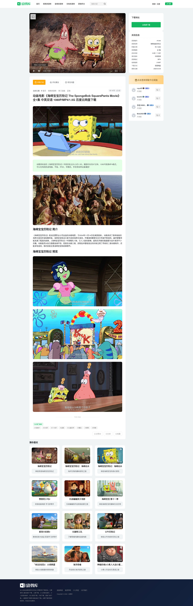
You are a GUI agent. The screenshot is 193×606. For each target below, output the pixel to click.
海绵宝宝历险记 (45, 466)
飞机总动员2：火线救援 (44, 564)
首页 (38, 4)
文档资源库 (70, 4)
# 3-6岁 (45, 428)
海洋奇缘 (77, 564)
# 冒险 (87, 428)
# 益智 (62, 428)
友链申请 (60, 590)
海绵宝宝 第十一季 (110, 499)
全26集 (119, 495)
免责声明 (68, 590)
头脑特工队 (77, 531)
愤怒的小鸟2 (44, 499)
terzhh (139, 97)
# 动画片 (37, 428)
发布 (169, 4)
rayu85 (139, 88)
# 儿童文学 (71, 428)
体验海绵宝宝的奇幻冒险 (110, 471)
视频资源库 (47, 4)
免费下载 (147, 25)
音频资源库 (59, 4)
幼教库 (70, 594)
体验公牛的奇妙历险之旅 (110, 537)
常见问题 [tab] (70, 82)
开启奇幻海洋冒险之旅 (77, 569)
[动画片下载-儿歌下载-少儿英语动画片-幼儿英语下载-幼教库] (29, 585)
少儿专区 (76, 590)
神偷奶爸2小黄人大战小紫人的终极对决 (115, 564)
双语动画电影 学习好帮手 (44, 504)
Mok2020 (140, 113)
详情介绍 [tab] (40, 82)
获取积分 (81, 4)
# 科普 (94, 428)
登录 (154, 4)
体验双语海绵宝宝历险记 (44, 471)
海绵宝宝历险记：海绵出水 (77, 466)
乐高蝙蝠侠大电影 (77, 499)
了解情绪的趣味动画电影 (77, 537)
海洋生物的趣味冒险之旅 (77, 471)
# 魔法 (79, 428)
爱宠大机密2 (44, 531)
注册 (158, 4)
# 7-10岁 (54, 428)
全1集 (54, 462)
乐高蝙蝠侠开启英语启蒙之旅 (77, 504)
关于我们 (84, 590)
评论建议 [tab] (55, 82)
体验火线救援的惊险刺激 (44, 569)
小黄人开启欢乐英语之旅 (110, 569)
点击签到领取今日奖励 (147, 79)
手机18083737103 (142, 105)
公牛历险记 (110, 531)
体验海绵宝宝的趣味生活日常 (110, 504)
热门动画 (61, 90)
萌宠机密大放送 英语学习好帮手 (45, 537)
